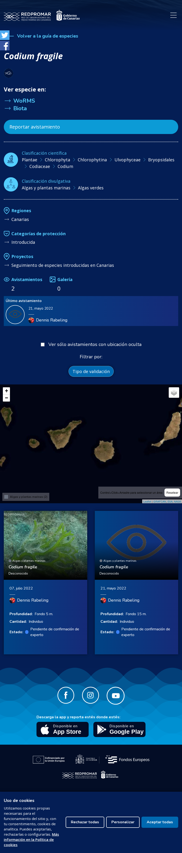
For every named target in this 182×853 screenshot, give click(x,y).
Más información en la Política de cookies (31, 839)
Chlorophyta (57, 160)
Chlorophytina (92, 160)
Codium (65, 166)
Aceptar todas (160, 822)
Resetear (172, 492)
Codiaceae (39, 166)
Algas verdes (91, 188)
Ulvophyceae (127, 160)
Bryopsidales (161, 160)
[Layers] (174, 392)
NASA (177, 501)
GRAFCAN (159, 501)
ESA (170, 501)
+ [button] (6, 391)
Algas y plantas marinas (46, 188)
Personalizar (122, 822)
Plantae (29, 160)
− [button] (6, 398)
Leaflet (147, 501)
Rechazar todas (85, 822)
